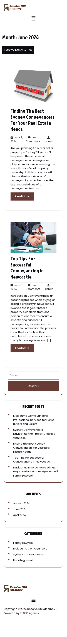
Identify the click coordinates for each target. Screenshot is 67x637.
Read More (22, 196)
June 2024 (20, 509)
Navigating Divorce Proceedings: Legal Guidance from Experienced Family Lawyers (35, 471)
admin (49, 139)
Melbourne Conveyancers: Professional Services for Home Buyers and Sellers (33, 420)
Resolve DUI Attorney (18, 50)
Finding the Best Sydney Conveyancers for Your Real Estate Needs (33, 119)
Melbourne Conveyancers (30, 548)
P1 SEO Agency (29, 613)
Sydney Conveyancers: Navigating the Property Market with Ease (34, 434)
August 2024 (21, 503)
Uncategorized (23, 560)
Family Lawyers (23, 543)
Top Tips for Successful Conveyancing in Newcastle (27, 267)
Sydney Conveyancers (28, 554)
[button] (33, 18)
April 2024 (19, 515)
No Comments (33, 139)
